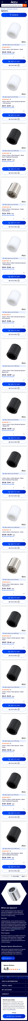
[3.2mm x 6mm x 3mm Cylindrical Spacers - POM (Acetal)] (14, 298)
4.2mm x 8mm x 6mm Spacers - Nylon (12, 532)
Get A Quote (7, 958)
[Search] (25, 5)
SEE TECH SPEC (13, 65)
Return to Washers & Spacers (9, 9)
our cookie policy (11, 1009)
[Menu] (2, 2)
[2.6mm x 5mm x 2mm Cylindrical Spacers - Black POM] (14, 352)
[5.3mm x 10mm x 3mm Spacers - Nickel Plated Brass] (14, 190)
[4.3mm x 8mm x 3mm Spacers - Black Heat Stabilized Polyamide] (14, 834)
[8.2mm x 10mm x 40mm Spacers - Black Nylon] (14, 619)
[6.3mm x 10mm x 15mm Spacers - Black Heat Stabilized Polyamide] (14, 136)
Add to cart (15, 61)
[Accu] (14, 2)
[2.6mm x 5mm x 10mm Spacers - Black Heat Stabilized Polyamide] (14, 459)
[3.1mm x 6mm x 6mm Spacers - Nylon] (14, 30)
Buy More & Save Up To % (8, 53)
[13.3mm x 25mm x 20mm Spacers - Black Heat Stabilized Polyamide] (14, 780)
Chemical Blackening (15, 928)
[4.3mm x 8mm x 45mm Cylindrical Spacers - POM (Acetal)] (14, 244)
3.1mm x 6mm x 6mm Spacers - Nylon (12, 49)
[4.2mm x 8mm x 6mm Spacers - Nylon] (14, 513)
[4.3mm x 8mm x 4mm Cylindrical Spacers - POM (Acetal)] (14, 83)
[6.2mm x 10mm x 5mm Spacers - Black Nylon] (14, 673)
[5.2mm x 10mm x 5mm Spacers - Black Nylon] (14, 727)
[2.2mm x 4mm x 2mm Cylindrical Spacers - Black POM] (14, 405)
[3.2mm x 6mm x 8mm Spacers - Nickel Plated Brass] (14, 565)
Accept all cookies (14, 1016)
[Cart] (26, 2)
